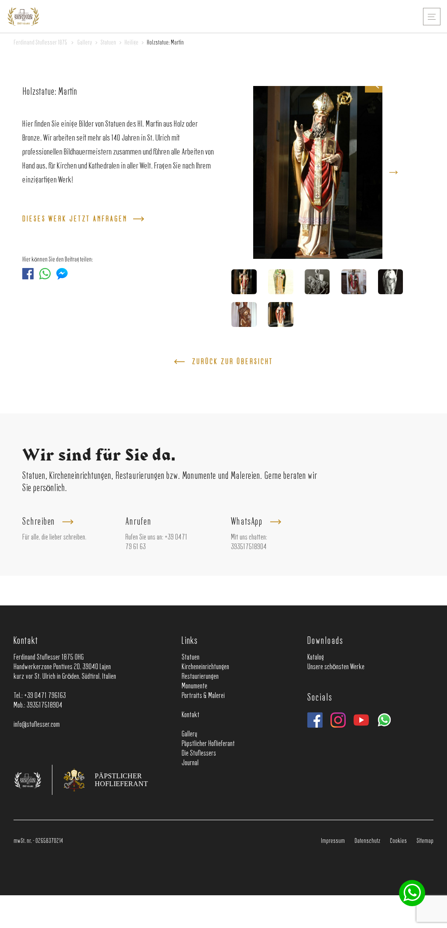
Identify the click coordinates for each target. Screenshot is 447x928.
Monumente (194, 686)
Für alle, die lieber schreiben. (54, 537)
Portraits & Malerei (203, 695)
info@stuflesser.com (37, 724)
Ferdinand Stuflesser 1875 (40, 43)
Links (190, 641)
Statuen (108, 43)
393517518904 (249, 546)
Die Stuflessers (199, 753)
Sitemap (424, 841)
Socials (319, 698)
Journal (190, 763)
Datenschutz (367, 841)
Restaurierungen (200, 676)
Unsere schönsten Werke (335, 666)
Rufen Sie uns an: (144, 537)
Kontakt (26, 641)
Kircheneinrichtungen (205, 666)
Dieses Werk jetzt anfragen (74, 219)
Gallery (84, 43)
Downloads (325, 641)
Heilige (131, 43)
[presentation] (394, 172)
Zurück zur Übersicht (232, 362)
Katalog (315, 657)
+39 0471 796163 (45, 695)
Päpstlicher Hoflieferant (208, 743)
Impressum (333, 841)
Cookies (398, 841)
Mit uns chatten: (249, 537)
